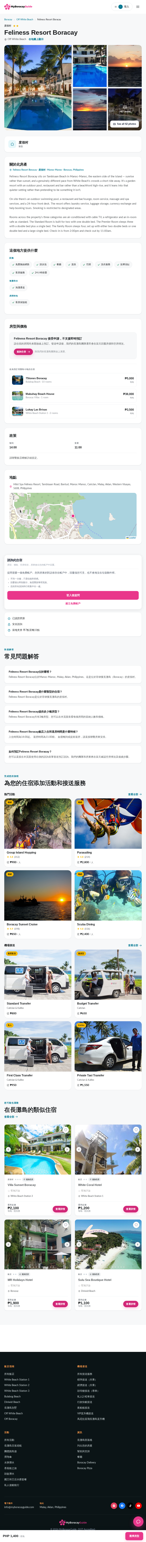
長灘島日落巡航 (13, 1446)
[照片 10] (47, 1172)
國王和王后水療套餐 (15, 1479)
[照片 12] (53, 1172)
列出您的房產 (84, 1446)
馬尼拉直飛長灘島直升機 (91, 1419)
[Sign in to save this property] (65, 1130)
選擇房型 (134, 1536)
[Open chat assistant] (138, 1521)
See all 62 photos (126, 124)
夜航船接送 (83, 1408)
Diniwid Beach (12, 1402)
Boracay (8, 19)
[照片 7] (39, 1172)
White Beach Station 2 (16, 1385)
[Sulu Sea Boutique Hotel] (108, 1245)
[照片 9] (45, 1172)
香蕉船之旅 (10, 1468)
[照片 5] (33, 1172)
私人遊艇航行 (11, 1485)
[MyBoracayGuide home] (18, 7)
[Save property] (65, 1130)
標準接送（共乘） (87, 1380)
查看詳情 (60, 1209)
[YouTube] (138, 1506)
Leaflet (132, 537)
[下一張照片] (67, 1149)
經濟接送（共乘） (87, 1385)
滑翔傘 (8, 1457)
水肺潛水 (9, 1462)
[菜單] (138, 7)
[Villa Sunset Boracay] (37, 1150)
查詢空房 (21, 351)
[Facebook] (122, 1506)
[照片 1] (22, 1172)
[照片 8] (42, 1172)
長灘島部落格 (84, 1440)
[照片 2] (25, 1172)
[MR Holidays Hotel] (37, 1245)
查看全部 (133, 794)
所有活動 (9, 1440)
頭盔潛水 (9, 1474)
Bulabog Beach (12, 1396)
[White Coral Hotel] (108, 1150)
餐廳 (79, 1457)
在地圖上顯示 (36, 39)
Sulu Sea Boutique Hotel (94, 1279)
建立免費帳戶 (73, 603)
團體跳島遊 (10, 1451)
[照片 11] (50, 1172)
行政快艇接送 (84, 1402)
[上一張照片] (8, 1149)
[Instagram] (114, 1506)
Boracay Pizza (84, 1468)
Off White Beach (24, 19)
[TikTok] (130, 1506)
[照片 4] (30, 1172)
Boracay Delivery (86, 1462)
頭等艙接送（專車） (88, 1391)
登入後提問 (73, 595)
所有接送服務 (84, 1374)
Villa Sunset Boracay (22, 1184)
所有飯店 (9, 1374)
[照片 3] (28, 1172)
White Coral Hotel (90, 1184)
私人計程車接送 (86, 1396)
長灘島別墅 (10, 1408)
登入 (124, 6)
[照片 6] (36, 1172)
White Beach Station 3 (16, 1391)
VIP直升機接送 (85, 1413)
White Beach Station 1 (16, 1380)
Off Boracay (10, 1419)
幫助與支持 (83, 1451)
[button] (73, 516)
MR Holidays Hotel (20, 1279)
